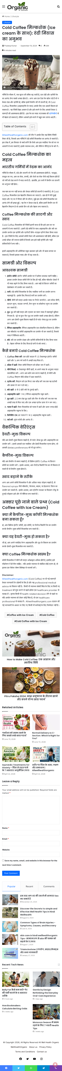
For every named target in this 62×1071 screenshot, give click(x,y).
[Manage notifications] (55, 1064)
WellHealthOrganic (19, 1047)
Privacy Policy (45, 1047)
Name (5, 828)
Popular (11, 886)
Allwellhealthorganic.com (15, 135)
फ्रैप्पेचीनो (53, 113)
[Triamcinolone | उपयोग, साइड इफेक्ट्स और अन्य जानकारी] (10, 953)
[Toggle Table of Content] (31, 126)
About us (33, 1047)
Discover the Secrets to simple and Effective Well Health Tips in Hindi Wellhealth (38, 911)
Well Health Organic (50, 1042)
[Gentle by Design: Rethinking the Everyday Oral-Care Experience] (46, 979)
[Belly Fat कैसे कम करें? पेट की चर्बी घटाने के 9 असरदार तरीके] (15, 979)
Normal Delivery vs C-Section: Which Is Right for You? (46, 735)
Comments (49, 886)
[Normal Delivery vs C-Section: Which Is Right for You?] (46, 722)
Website (6, 850)
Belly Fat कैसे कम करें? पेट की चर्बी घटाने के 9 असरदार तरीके (15, 992)
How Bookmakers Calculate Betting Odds (14, 1007)
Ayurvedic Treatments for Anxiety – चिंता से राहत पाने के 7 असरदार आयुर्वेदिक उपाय (15, 767)
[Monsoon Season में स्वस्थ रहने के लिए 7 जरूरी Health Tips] (46, 1011)
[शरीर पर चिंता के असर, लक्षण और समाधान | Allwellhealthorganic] (46, 754)
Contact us (42, 1051)
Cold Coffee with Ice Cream (31, 621)
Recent (29, 886)
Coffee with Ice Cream (21, 614)
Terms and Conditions (25, 1051)
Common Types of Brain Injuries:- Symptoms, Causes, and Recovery (38, 924)
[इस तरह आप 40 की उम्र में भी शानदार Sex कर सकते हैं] (10, 899)
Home (7, 16)
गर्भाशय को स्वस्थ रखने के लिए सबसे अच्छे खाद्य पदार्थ (14, 734)
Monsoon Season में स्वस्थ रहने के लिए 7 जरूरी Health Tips (46, 1025)
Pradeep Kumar (10, 46)
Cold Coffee (48, 614)
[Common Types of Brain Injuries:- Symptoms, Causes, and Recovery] (10, 926)
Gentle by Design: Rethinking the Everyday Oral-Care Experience (45, 992)
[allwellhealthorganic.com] (17, 6)
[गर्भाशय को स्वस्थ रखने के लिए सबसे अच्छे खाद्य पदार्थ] (16, 722)
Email (5, 839)
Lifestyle (15, 16)
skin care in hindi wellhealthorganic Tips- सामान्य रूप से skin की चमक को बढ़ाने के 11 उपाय (39, 938)
